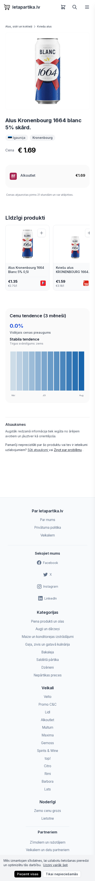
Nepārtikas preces (48, 675)
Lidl (47, 712)
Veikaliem (47, 535)
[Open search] (74, 7)
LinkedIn (50, 598)
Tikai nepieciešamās (62, 874)
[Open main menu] (87, 7)
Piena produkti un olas (47, 621)
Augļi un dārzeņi (48, 629)
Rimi (47, 774)
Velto (47, 697)
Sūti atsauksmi (38, 450)
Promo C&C (47, 704)
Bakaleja (47, 652)
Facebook (50, 563)
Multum (47, 727)
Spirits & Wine (47, 751)
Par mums (47, 520)
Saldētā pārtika (47, 660)
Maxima (48, 735)
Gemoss (47, 743)
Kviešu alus (44, 26)
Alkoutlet (27, 175)
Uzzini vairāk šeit (55, 865)
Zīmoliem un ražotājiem (47, 842)
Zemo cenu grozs (47, 811)
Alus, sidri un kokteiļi (18, 26)
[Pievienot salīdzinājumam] (41, 233)
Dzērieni (47, 667)
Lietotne (47, 818)
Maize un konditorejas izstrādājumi (48, 637)
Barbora (47, 781)
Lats (47, 789)
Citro (47, 766)
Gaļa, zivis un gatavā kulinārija (47, 644)
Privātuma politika (47, 527)
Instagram (50, 586)
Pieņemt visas (27, 874)
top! (48, 758)
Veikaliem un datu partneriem (47, 850)
